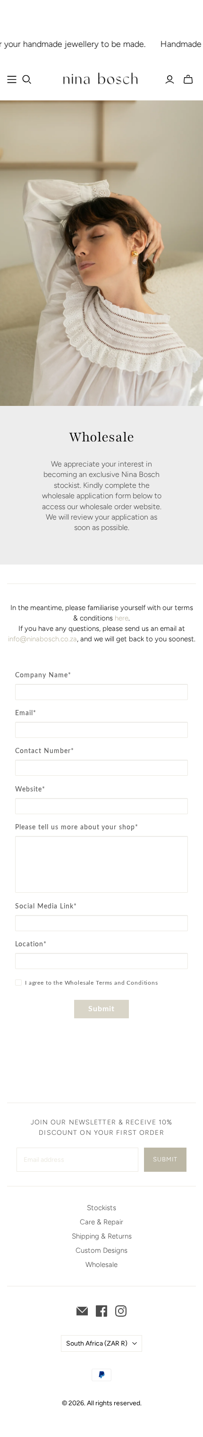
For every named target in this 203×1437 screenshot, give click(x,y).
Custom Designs (101, 1250)
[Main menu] (12, 79)
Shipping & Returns (102, 1236)
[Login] (170, 79)
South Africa (96, 1343)
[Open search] (27, 79)
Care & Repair (101, 1222)
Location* (31, 944)
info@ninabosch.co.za (42, 639)
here (121, 618)
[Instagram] (121, 1311)
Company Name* (43, 675)
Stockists (101, 1207)
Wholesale (101, 1264)
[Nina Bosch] (101, 78)
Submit (101, 1009)
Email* (25, 713)
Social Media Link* (46, 906)
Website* (30, 789)
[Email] (82, 1311)
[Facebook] (101, 1311)
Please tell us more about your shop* (76, 827)
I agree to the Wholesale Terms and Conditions (91, 983)
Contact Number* (44, 751)
